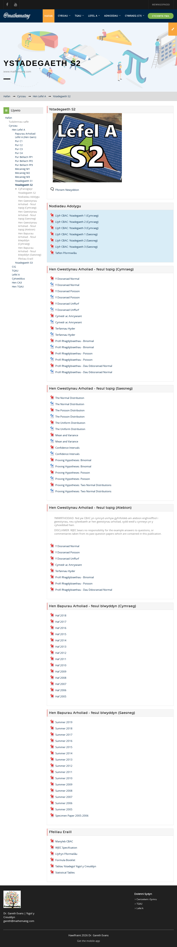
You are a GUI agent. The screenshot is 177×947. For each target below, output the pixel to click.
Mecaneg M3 (22, 177)
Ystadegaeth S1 (24, 180)
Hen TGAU (18, 286)
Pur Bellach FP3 (24, 165)
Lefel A (92, 15)
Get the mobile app (88, 941)
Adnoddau (111, 15)
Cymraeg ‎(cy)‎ (133, 15)
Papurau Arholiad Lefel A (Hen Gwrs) (25, 135)
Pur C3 (19, 149)
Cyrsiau (63, 15)
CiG (14, 266)
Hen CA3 (17, 282)
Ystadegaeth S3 (24, 262)
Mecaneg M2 (22, 173)
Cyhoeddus (18, 278)
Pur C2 (19, 145)
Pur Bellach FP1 (24, 157)
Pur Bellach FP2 (24, 161)
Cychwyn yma (160, 16)
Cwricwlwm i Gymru (147, 899)
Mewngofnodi (161, 4)
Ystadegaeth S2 (24, 184)
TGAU (78, 15)
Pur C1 (19, 141)
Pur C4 (19, 153)
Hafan (48, 15)
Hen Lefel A (18, 129)
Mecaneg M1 (22, 169)
